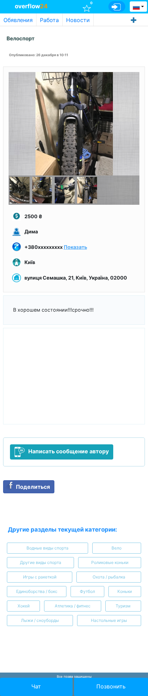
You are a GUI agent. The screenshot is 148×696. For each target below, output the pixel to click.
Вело (116, 548)
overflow (31, 6)
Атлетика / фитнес (73, 605)
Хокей (24, 605)
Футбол (87, 591)
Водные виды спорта (47, 548)
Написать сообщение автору (68, 451)
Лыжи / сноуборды (40, 620)
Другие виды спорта (40, 562)
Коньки (124, 591)
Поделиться (33, 486)
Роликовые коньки (109, 562)
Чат (36, 686)
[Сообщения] (72, 6)
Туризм (123, 605)
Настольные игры (109, 620)
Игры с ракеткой (39, 576)
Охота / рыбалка (109, 576)
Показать (75, 247)
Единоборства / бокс (36, 591)
